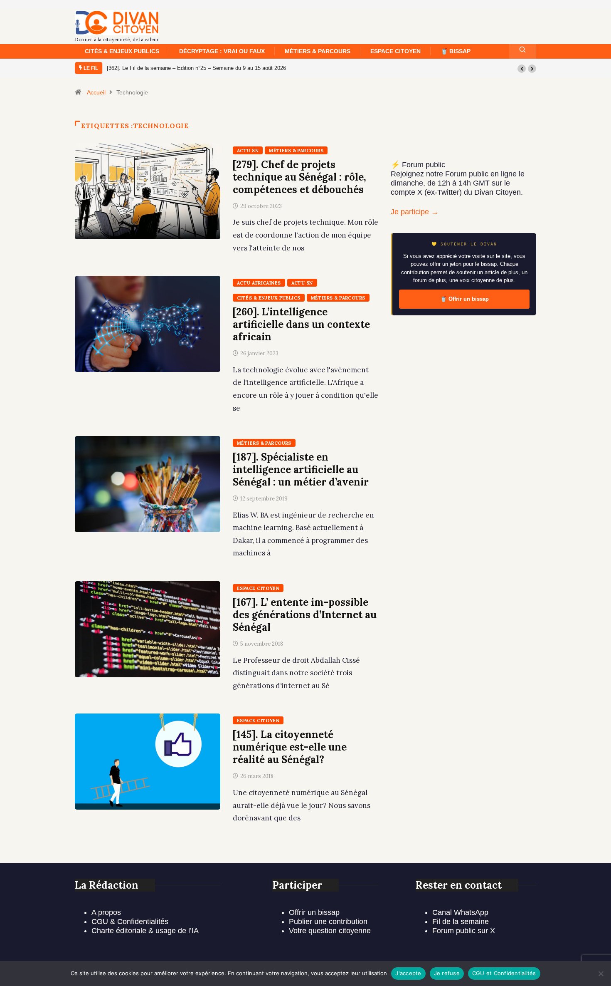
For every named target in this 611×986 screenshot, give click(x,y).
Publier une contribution (328, 921)
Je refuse (447, 973)
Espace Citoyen (395, 51)
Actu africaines (259, 283)
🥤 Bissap (456, 51)
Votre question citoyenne (330, 931)
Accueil (96, 92)
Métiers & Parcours (317, 51)
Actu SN (248, 151)
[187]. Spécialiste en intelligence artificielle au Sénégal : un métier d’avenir (301, 469)
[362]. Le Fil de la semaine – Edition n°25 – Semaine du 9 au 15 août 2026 (196, 68)
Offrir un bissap (314, 912)
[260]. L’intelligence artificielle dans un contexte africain (301, 324)
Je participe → (415, 212)
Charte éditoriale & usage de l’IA (145, 931)
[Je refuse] (600, 973)
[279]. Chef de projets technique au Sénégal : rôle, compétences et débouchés (299, 177)
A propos (106, 912)
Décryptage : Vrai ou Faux (222, 51)
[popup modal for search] (522, 51)
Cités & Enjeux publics (122, 51)
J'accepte (408, 973)
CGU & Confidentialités (129, 921)
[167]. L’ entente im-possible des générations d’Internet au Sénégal (305, 615)
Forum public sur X (463, 931)
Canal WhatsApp (460, 912)
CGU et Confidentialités (504, 973)
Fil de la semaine (460, 921)
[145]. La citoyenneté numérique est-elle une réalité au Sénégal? (290, 747)
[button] (521, 68)
